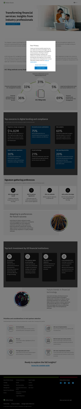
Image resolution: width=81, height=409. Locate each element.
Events (5, 392)
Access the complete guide (40, 365)
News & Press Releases (9, 390)
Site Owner (31, 387)
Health (17, 382)
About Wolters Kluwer (8, 380)
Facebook (61, 383)
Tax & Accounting (20, 385)
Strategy (5, 382)
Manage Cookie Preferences (41, 64)
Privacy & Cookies (15, 403)
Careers (30, 382)
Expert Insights (32, 380)
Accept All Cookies (41, 67)
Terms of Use (6, 403)
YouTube (73, 383)
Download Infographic (13, 24)
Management (6, 387)
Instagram (65, 383)
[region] (40, 56)
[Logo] (9, 2)
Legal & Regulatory (20, 395)
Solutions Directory (20, 380)
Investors (31, 385)
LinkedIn (69, 383)
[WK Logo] (8, 400)
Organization (6, 385)
